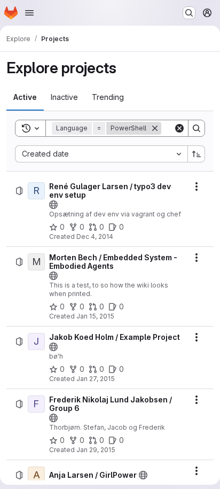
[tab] (25, 97)
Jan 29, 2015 (95, 450)
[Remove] (154, 128)
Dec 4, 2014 (94, 236)
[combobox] (101, 153)
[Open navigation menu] (29, 12)
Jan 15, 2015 (95, 316)
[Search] (196, 128)
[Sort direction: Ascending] (196, 153)
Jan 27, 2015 (95, 379)
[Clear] (179, 128)
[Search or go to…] (189, 12)
